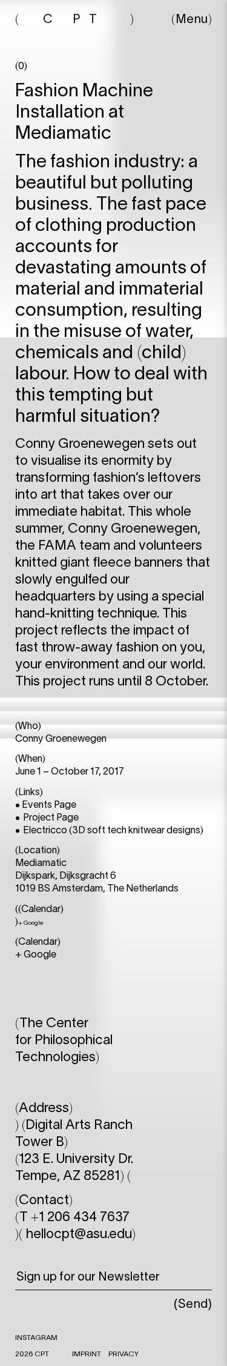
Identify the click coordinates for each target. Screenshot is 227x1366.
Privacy (123, 1354)
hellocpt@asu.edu (79, 1234)
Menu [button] (192, 20)
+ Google (30, 923)
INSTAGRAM (36, 1337)
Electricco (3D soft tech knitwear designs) (113, 831)
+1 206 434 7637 (80, 1217)
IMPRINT (86, 1354)
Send (193, 1304)
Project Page (51, 818)
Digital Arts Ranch (79, 1125)
